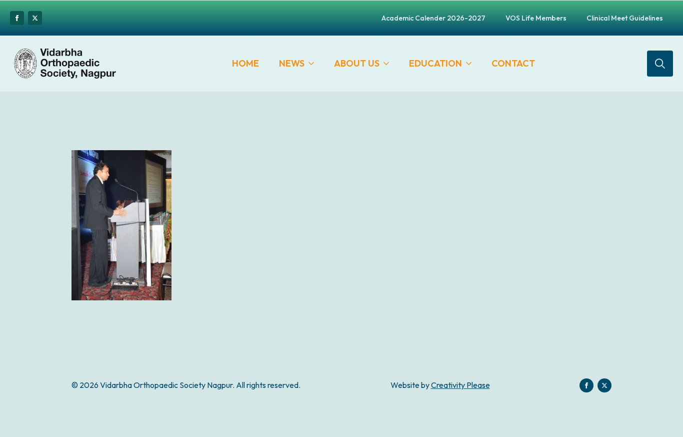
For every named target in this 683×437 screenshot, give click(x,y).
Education (435, 63)
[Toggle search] (660, 64)
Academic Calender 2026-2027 (434, 18)
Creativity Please (460, 385)
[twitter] (35, 18)
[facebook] (17, 18)
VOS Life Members (536, 18)
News (291, 63)
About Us (357, 63)
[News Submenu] (314, 63)
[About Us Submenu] (389, 63)
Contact (513, 63)
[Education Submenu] (472, 63)
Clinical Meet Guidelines (624, 18)
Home (245, 63)
